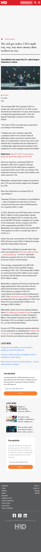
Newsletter (5, 495)
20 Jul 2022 (4, 98)
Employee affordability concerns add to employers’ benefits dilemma (25, 409)
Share (2, 101)
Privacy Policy (6, 503)
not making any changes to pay (17, 312)
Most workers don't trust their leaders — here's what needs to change (26, 429)
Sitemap (37, 491)
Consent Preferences (8, 500)
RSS (36, 493)
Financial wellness (10, 39)
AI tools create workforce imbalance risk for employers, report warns (26, 419)
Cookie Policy (5, 505)
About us (36, 486)
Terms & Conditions (7, 508)
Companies (5, 486)
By (4, 95)
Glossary (4, 491)
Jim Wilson (5, 95)
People (4, 488)
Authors (4, 493)
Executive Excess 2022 (19, 297)
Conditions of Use (7, 498)
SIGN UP (20, 393)
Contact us (36, 488)
